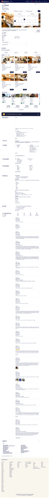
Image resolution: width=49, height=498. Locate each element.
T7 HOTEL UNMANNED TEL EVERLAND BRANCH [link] (9, 445)
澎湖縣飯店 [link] (10, 470)
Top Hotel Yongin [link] (5, 446)
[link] (38, 3)
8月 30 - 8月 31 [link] (16, 52)
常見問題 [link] (18, 464)
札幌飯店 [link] (2, 487)
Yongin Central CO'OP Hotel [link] (24, 450)
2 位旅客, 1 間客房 (29, 11)
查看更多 (16, 138)
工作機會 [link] (42, 464)
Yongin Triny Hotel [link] (5, 448)
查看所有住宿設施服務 (17, 163)
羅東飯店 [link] (2, 476)
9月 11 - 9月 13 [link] (35, 52)
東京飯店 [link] (2, 474)
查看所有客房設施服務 (17, 171)
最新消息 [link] (26, 464)
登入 (46, 1)
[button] (18, 18)
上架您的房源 (36, 1)
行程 (42, 1)
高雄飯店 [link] (2, 464)
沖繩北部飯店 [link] (10, 476)
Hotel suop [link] (22, 449)
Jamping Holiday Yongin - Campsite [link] (7, 452)
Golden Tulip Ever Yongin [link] (6, 451)
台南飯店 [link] (2, 468)
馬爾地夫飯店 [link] (10, 464)
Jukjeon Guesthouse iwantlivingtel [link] (7, 453)
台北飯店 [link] (2, 463)
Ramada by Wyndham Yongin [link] (24, 447)
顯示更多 (17, 354)
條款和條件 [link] (34, 463)
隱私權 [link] (34, 464)
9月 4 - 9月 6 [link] (26, 52)
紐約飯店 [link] (2, 485)
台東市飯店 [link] (3, 470)
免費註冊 (38, 114)
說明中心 (40, 1)
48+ (38, 26)
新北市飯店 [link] (3, 481)
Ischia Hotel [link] (4, 450)
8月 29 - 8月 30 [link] (6, 52)
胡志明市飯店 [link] (3, 491)
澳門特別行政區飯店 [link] (11, 468)
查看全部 (3, 40)
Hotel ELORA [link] (22, 452)
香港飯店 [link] (2, 475)
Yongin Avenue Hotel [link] (5, 447)
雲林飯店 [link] (10, 474)
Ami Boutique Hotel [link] (23, 448)
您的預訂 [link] (18, 463)
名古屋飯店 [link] (3, 486)
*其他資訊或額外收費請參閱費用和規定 (19, 155)
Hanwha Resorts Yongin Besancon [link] (25, 451)
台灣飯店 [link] (10, 463)
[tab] (3, 443)
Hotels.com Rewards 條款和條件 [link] (36, 468)
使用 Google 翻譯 (18, 220)
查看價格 (12, 89)
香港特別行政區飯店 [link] (11, 469)
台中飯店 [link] (2, 469)
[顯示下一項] (40, 101)
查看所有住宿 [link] (4, 3)
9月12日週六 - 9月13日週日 (19, 11)
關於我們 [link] (42, 463)
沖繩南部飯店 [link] (10, 475)
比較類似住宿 (21, 109)
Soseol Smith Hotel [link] (5, 449)
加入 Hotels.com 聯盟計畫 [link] (28, 463)
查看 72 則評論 (4, 33)
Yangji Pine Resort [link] (23, 445)
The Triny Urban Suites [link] (24, 446)
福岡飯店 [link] (2, 480)
